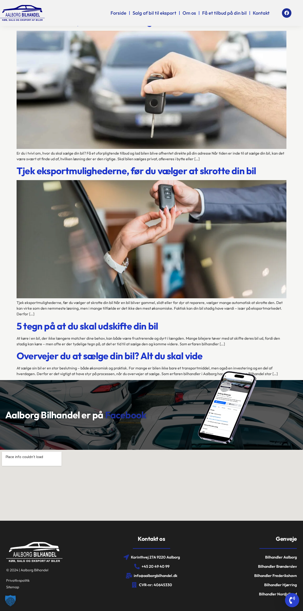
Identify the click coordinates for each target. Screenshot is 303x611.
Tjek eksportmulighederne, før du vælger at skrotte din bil (136, 171)
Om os (189, 13)
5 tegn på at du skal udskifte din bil (87, 326)
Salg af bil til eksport (154, 13)
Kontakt (261, 13)
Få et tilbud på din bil (224, 13)
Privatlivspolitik (18, 580)
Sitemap (12, 587)
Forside (118, 13)
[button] (10, 600)
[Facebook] (286, 13)
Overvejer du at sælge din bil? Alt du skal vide (109, 356)
